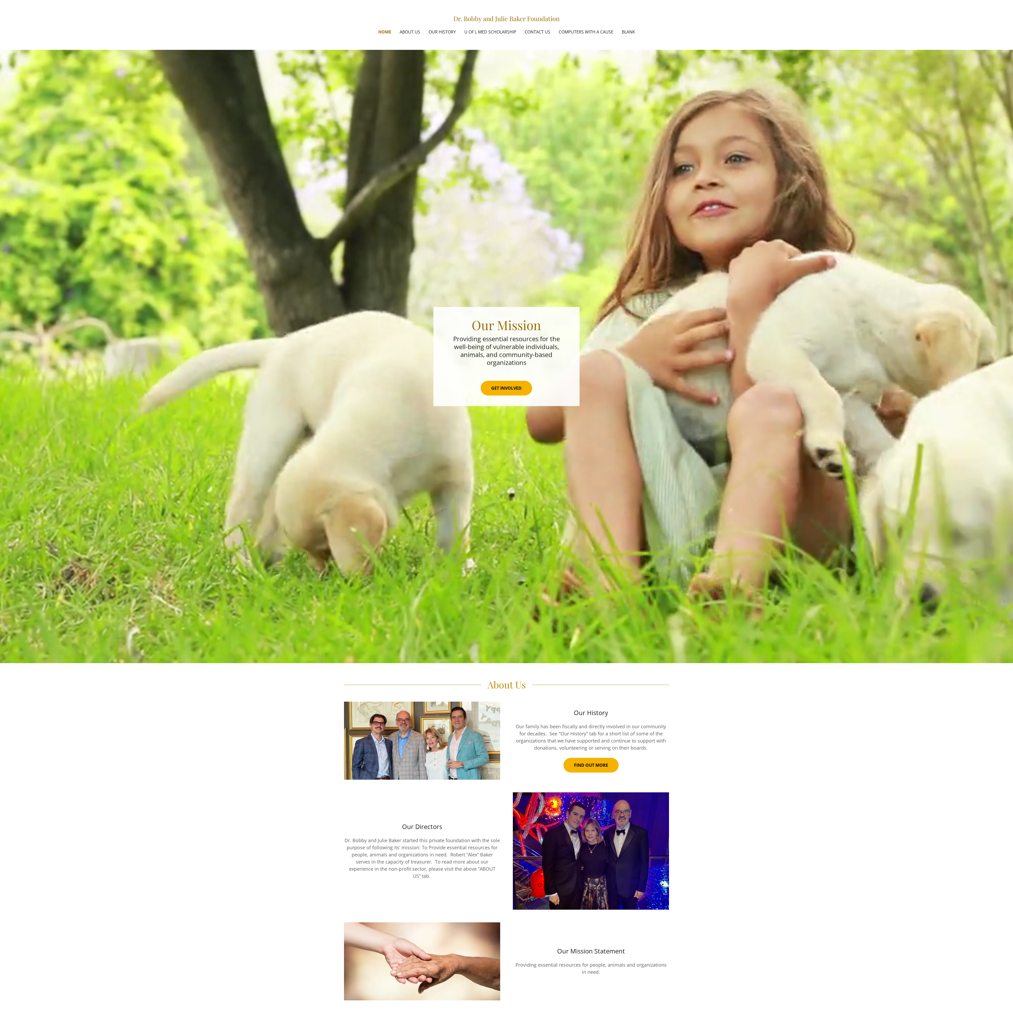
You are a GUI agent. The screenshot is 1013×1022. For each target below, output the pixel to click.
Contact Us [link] (537, 32)
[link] (506, 19)
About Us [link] (410, 32)
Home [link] (384, 32)
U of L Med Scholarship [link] (490, 32)
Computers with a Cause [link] (586, 32)
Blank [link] (628, 32)
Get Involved (506, 388)
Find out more (591, 765)
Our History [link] (442, 32)
